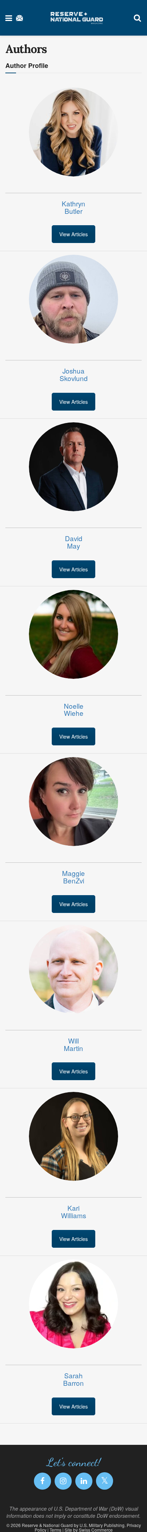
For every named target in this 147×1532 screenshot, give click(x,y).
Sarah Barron (73, 1379)
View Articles (73, 234)
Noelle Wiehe (73, 709)
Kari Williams (73, 1211)
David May (73, 541)
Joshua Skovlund (74, 374)
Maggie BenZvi (73, 876)
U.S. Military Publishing (102, 1525)
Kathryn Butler (73, 207)
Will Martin (73, 1044)
